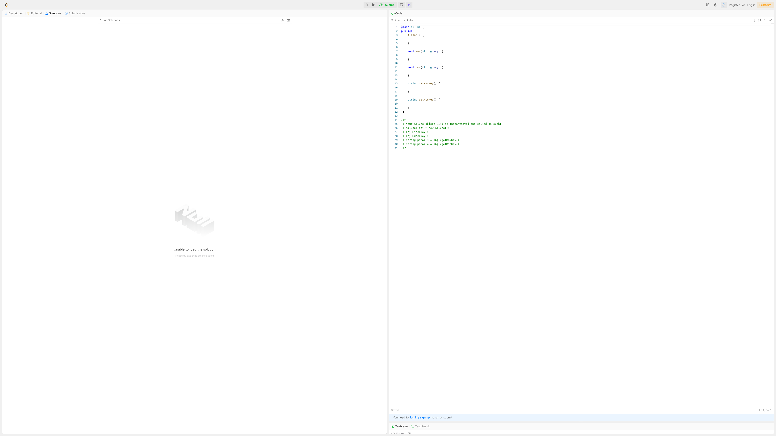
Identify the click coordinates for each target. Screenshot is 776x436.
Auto (410, 20)
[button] (401, 5)
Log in (751, 5)
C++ (393, 20)
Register (734, 5)
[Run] (373, 5)
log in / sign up (420, 417)
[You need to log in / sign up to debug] (367, 5)
